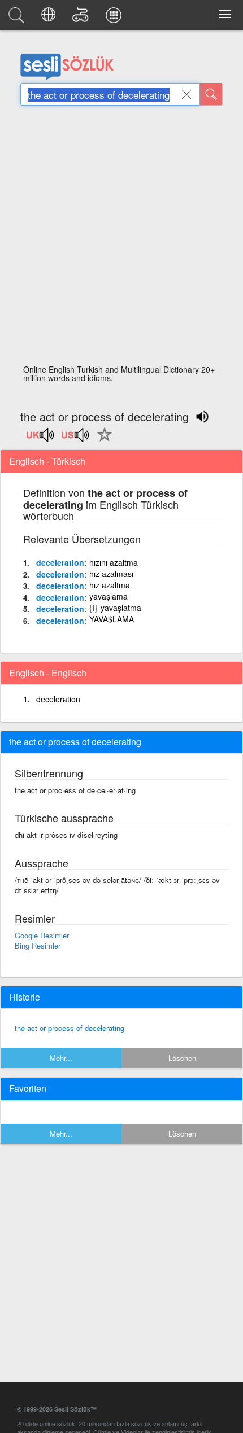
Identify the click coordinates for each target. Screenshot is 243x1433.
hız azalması (111, 573)
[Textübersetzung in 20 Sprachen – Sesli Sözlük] (50, 18)
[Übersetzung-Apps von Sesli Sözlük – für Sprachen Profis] (115, 18)
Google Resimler (42, 935)
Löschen (182, 1057)
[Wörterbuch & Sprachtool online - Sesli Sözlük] (18, 18)
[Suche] (211, 94)
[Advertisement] (121, 238)
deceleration (60, 562)
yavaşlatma (121, 607)
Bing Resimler (37, 945)
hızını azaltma (113, 562)
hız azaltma (109, 585)
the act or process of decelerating (69, 1028)
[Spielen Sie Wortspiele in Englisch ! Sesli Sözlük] (82, 18)
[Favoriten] (101, 441)
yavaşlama (108, 596)
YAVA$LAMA (111, 618)
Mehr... (61, 1057)
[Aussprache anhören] (40, 438)
